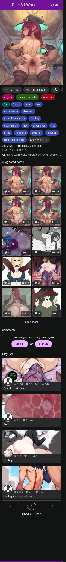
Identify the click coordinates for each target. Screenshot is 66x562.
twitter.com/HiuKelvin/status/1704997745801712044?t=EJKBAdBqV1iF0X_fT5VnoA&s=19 (34, 154)
